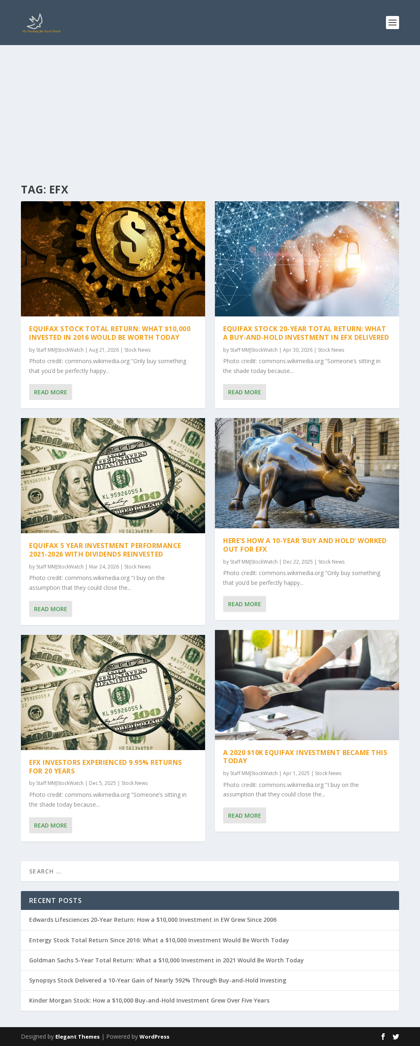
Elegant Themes (77, 1036)
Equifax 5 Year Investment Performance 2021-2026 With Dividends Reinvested (105, 550)
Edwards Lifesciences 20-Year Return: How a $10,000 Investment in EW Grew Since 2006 (152, 919)
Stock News (137, 349)
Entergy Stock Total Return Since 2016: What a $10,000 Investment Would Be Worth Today (159, 940)
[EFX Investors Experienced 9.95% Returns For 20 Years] (113, 692)
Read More (50, 392)
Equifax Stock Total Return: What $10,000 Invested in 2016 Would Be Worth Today (109, 333)
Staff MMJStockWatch (60, 349)
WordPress (154, 1036)
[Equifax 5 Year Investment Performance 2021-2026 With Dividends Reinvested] (113, 475)
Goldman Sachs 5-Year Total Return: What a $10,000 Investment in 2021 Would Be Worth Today (166, 960)
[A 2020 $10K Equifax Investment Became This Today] (307, 685)
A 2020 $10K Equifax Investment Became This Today (305, 757)
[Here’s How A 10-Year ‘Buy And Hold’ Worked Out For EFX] (307, 473)
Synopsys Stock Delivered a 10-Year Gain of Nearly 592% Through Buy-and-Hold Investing (157, 980)
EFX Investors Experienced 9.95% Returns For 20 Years (105, 766)
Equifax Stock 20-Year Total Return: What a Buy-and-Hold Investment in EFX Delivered (306, 333)
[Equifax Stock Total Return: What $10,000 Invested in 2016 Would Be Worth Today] (113, 258)
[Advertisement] (210, 106)
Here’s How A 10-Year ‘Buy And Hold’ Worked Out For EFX (304, 545)
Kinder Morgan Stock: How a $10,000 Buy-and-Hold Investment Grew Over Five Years (149, 1000)
